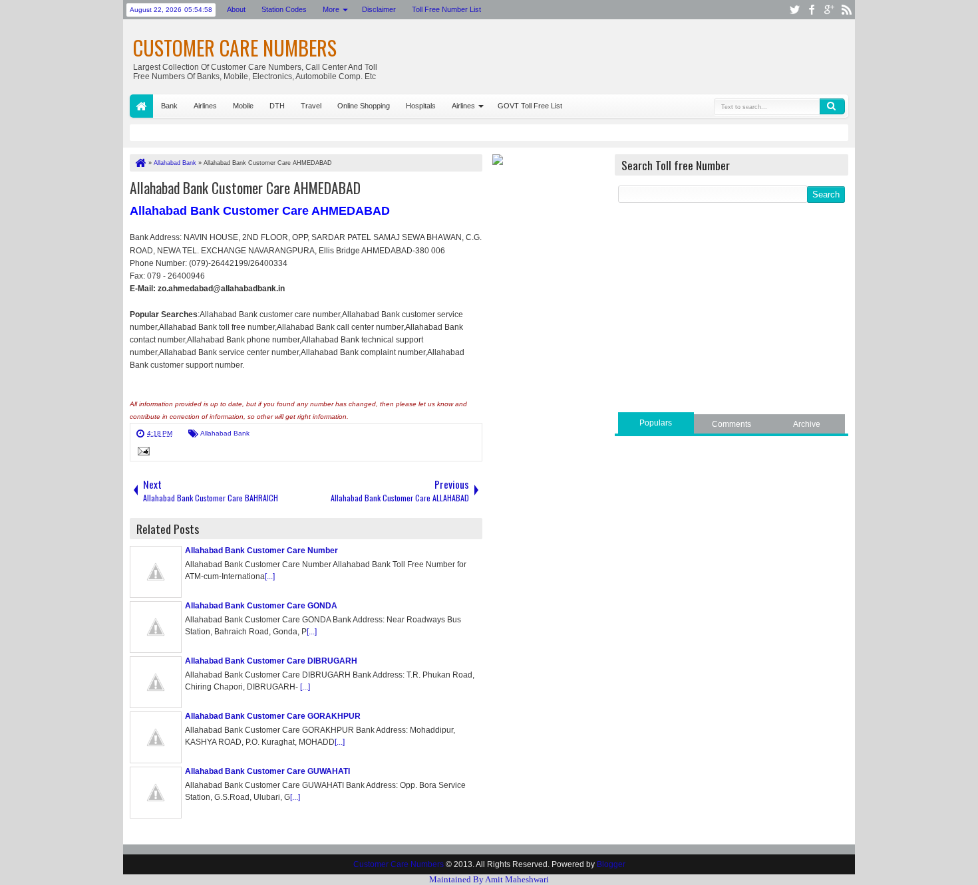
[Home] (139, 163)
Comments (731, 424)
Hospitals (421, 106)
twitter (794, 9)
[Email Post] (142, 452)
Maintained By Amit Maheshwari (489, 879)
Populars (655, 423)
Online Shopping (363, 106)
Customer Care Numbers (235, 48)
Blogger (611, 864)
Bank (169, 106)
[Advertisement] (731, 309)
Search (832, 106)
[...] (270, 576)
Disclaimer (379, 9)
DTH (277, 106)
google (829, 9)
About (236, 9)
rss (846, 9)
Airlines (205, 106)
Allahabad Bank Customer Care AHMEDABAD (245, 187)
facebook (811, 9)
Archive (806, 424)
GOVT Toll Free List (530, 106)
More (331, 9)
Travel (311, 106)
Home (141, 106)
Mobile (243, 106)
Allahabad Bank (224, 433)
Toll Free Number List (446, 9)
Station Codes (284, 9)
